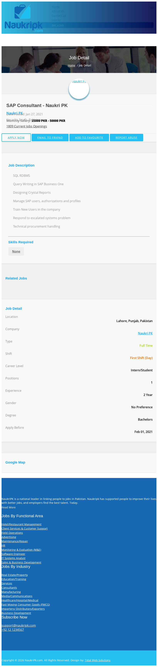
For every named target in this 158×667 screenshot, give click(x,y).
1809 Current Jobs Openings (26, 126)
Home (56, 6)
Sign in (56, 20)
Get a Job (58, 25)
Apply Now (16, 137)
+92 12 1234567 (13, 630)
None (16, 251)
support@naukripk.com (19, 625)
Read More (9, 507)
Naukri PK (14, 113)
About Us (58, 11)
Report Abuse (126, 137)
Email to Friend (50, 137)
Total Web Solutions (97, 660)
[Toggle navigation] (152, 7)
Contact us (59, 15)
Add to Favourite (89, 137)
